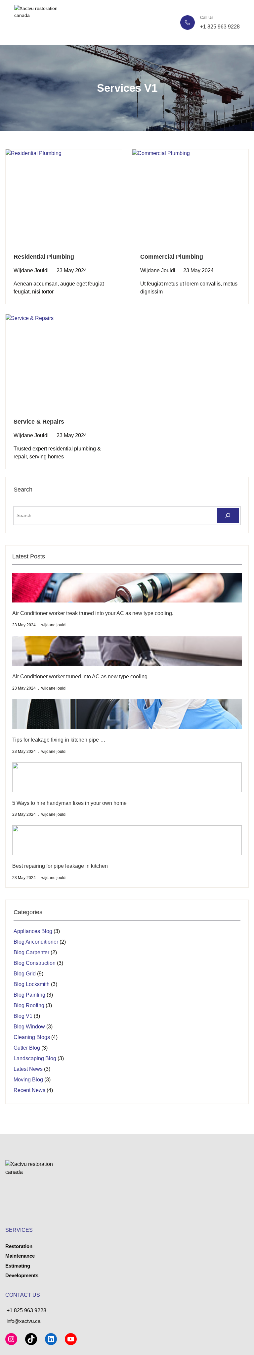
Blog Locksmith (32, 984)
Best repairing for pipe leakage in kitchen (60, 866)
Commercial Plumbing (171, 256)
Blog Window (29, 1026)
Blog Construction (35, 963)
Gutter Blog (27, 1048)
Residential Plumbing (44, 256)
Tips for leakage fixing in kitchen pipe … (59, 740)
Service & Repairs (39, 421)
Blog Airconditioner (36, 942)
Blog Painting (29, 995)
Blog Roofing (29, 1005)
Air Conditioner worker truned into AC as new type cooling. (80, 676)
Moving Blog (28, 1079)
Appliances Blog (33, 931)
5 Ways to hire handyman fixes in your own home (69, 803)
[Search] (228, 515)
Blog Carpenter (31, 952)
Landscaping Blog (35, 1058)
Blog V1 (23, 1016)
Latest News (28, 1069)
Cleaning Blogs (32, 1037)
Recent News (29, 1090)
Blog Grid (25, 973)
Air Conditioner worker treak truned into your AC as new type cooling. (92, 613)
